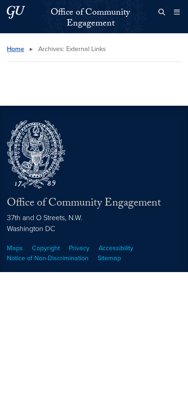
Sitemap (109, 258)
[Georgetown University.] (16, 12)
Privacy (79, 248)
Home (15, 49)
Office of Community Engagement (90, 19)
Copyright (46, 248)
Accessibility (116, 248)
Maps (15, 248)
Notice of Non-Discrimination (48, 258)
